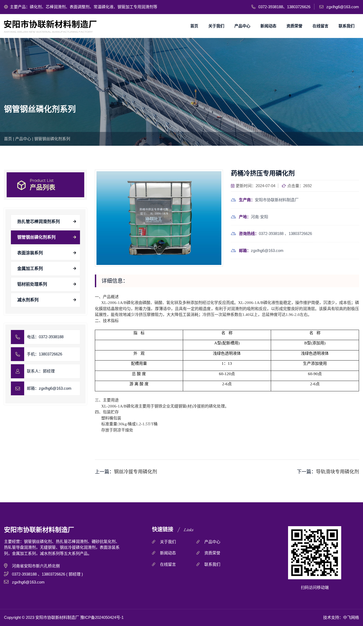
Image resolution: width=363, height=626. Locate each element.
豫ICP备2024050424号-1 (102, 617)
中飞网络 (351, 617)
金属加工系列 (30, 268)
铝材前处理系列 (32, 284)
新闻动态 (268, 26)
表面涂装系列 (30, 253)
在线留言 (320, 26)
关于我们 (216, 26)
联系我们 (346, 26)
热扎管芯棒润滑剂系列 (38, 221)
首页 (194, 26)
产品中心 (242, 26)
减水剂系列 (28, 300)
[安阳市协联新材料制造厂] (51, 26)
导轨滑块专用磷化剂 (337, 471)
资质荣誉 (294, 26)
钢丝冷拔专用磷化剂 (135, 471)
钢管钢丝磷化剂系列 (52, 138)
